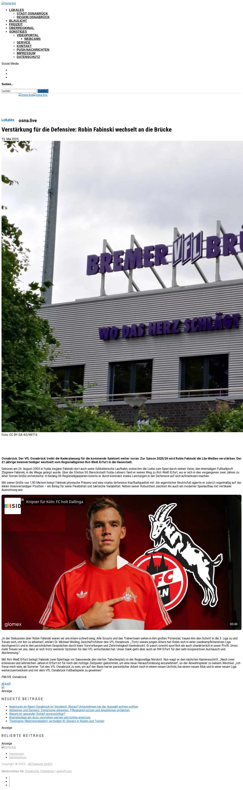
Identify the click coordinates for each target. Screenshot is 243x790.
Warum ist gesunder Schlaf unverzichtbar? (37, 714)
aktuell (6, 683)
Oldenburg (47, 771)
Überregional (21, 28)
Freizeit (16, 24)
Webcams (32, 38)
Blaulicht (18, 20)
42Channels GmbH (40, 764)
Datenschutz (28, 57)
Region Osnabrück (33, 17)
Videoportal (28, 35)
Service (23, 42)
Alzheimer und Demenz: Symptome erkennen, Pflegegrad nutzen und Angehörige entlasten (69, 710)
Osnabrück (32, 771)
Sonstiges (18, 31)
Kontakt (24, 46)
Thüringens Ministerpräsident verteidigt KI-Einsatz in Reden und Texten (56, 721)
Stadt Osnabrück (32, 13)
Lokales (16, 10)
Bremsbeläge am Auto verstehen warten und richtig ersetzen (49, 717)
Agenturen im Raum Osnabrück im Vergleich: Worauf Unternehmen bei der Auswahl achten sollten (73, 706)
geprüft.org (64, 771)
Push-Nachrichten (33, 49)
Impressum (26, 53)
